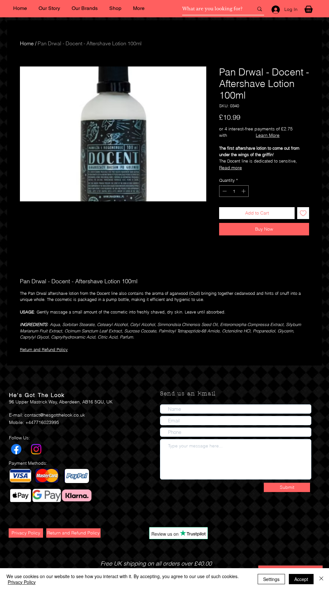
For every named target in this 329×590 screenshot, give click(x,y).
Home (27, 43)
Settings (271, 579)
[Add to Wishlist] (303, 213)
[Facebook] (16, 449)
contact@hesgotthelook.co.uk (54, 415)
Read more (230, 168)
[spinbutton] (234, 191)
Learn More (268, 135)
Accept (301, 579)
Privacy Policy (22, 582)
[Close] (321, 579)
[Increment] (244, 191)
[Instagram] (36, 449)
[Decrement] (224, 191)
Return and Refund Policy (44, 349)
